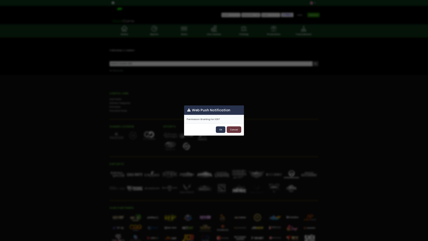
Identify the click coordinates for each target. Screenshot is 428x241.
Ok (220, 129)
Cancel (234, 129)
